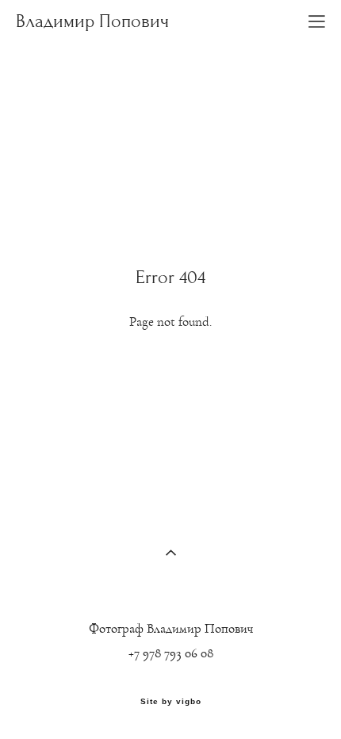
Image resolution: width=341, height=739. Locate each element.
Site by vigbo (170, 702)
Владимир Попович (92, 21)
